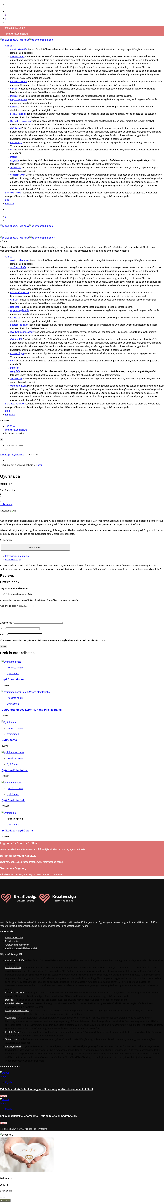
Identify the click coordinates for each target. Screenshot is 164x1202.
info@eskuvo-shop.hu (17, 34)
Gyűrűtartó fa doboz (15, 770)
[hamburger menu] (6, 232)
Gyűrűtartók (15, 128)
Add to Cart (5, 1200)
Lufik (12, 150)
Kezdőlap (5, 454)
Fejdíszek (14, 107)
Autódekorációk (17, 56)
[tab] (84, 556)
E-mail (4, 634)
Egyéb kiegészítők (18, 99)
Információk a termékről (17, 556)
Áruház (8, 46)
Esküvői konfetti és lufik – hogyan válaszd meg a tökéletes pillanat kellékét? (46, 1089)
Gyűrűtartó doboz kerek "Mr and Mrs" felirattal (32, 709)
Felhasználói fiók (14, 937)
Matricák (14, 157)
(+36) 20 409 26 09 (15, 28)
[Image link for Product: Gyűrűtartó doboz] (11, 662)
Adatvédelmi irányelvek (17, 944)
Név (3, 628)
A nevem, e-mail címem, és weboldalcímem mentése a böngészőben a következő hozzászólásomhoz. (55, 640)
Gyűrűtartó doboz (13, 679)
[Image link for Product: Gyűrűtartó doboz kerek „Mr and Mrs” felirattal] (26, 692)
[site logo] (26, 40)
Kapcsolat (9, 203)
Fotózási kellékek (18, 114)
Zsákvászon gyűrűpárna (17, 830)
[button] (6, 449)
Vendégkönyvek (17, 175)
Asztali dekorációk (18, 49)
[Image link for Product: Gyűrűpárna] (9, 722)
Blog (7, 200)
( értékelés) (6, 504)
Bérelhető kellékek (18, 82)
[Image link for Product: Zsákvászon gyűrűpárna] (9, 813)
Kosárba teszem (35, 547)
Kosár (39, 465)
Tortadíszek (15, 168)
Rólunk (3, 241)
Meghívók (14, 160)
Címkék (13, 89)
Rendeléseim (12, 941)
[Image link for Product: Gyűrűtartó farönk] (12, 782)
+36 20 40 (10, 426)
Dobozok (14, 96)
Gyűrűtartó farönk (13, 800)
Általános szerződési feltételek (21, 948)
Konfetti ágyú (16, 142)
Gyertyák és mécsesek (20, 121)
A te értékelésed (9, 606)
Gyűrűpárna (9, 739)
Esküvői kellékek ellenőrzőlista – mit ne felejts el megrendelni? (38, 1116)
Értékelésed (7, 622)
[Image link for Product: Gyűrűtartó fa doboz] (13, 752)
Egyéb (8, 1082)
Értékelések (13, 559)
